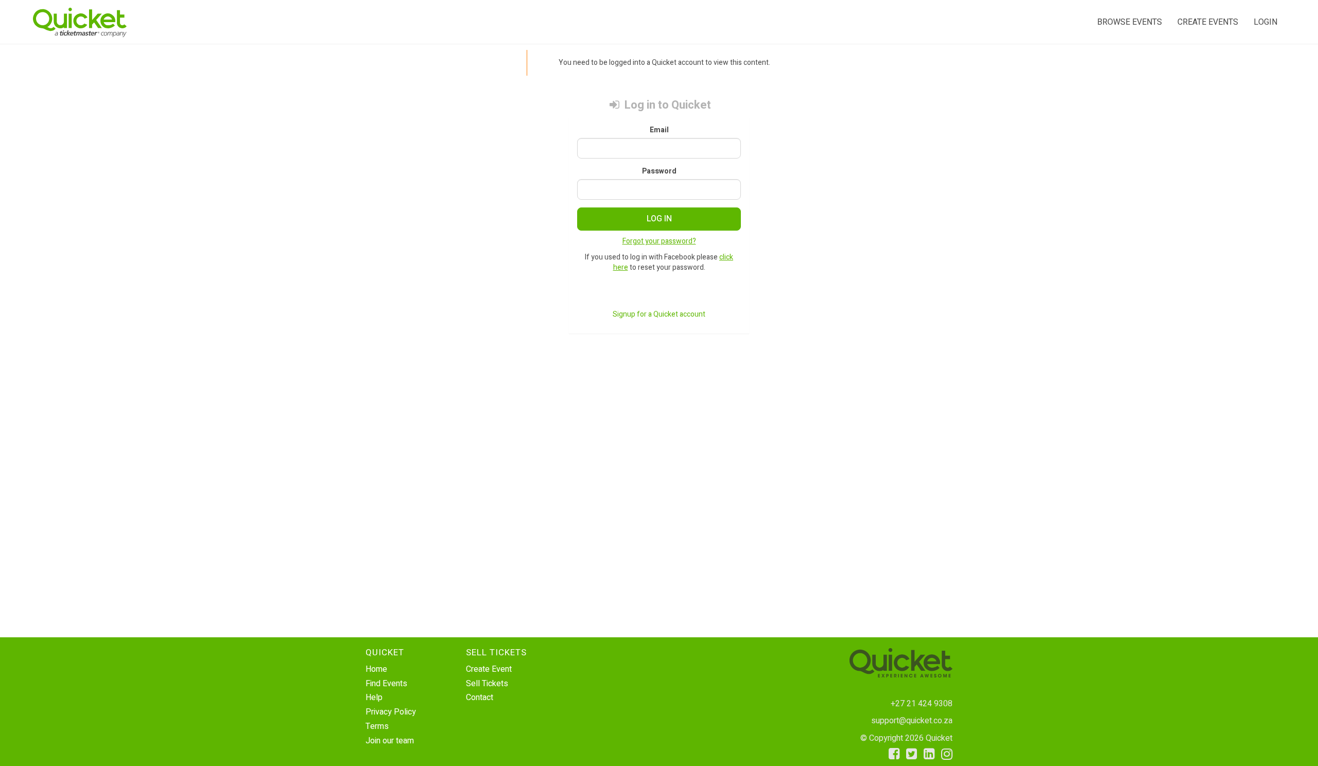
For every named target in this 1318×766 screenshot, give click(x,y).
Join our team (390, 741)
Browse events (1129, 22)
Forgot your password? (659, 241)
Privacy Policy (391, 712)
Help (374, 697)
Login (1265, 22)
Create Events (1207, 22)
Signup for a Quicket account (659, 314)
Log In (659, 219)
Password (659, 171)
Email (659, 130)
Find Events (386, 683)
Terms (377, 726)
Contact (479, 697)
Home (376, 669)
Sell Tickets (487, 683)
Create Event (489, 669)
